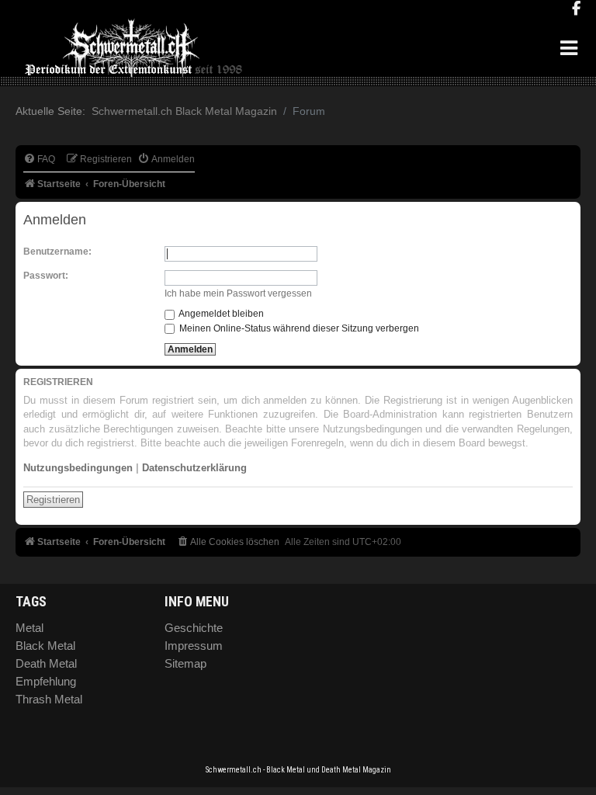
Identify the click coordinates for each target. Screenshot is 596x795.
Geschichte (194, 627)
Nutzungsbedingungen (78, 468)
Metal (29, 627)
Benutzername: (57, 251)
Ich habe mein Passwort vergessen (238, 293)
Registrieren (53, 499)
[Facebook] (576, 9)
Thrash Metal (49, 699)
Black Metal (45, 645)
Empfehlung (46, 681)
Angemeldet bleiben (220, 313)
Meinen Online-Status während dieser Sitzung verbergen (298, 328)
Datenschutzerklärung (194, 468)
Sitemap (185, 663)
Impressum (194, 645)
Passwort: (45, 275)
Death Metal (46, 663)
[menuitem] (39, 159)
